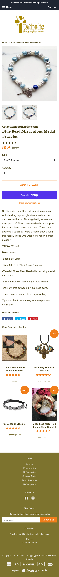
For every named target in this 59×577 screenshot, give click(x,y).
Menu (9, 7)
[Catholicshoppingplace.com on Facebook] (26, 498)
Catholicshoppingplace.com (32, 555)
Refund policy (29, 472)
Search (29, 464)
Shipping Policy (29, 476)
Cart (54, 7)
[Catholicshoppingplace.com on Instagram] (33, 498)
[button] (9, 143)
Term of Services (29, 480)
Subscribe (48, 519)
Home (4, 42)
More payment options (29, 202)
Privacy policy (29, 468)
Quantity (6, 167)
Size (4, 154)
